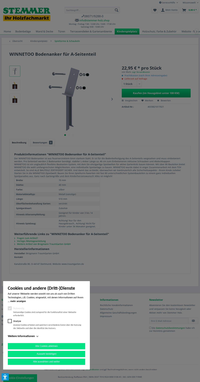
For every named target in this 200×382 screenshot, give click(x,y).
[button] (5, 376)
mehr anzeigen (18, 301)
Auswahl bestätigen (46, 354)
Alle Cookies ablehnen (46, 346)
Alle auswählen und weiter (46, 362)
